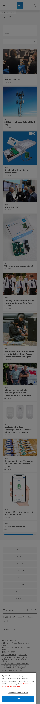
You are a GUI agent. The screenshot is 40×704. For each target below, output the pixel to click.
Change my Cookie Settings (18, 692)
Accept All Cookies (18, 699)
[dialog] (18, 688)
